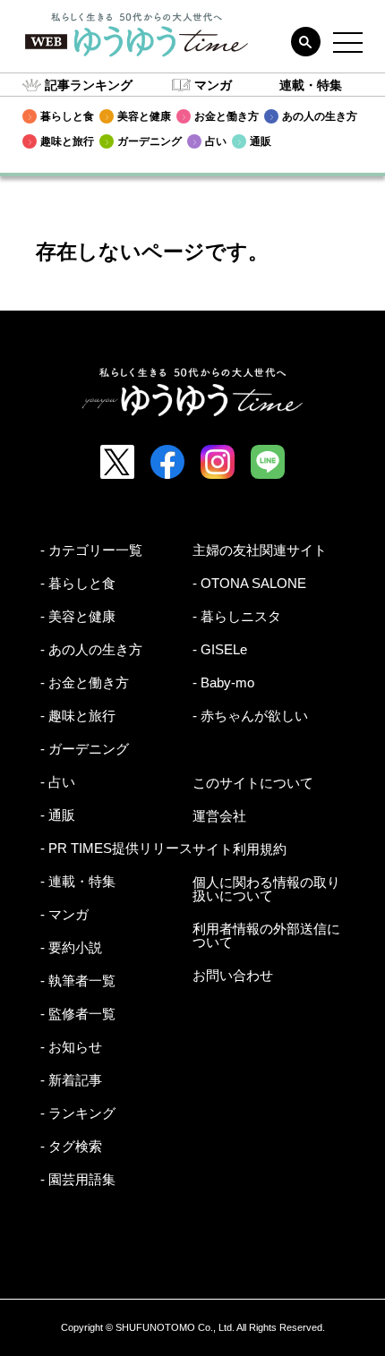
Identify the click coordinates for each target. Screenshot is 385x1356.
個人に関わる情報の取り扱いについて (266, 888)
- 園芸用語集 (78, 1179)
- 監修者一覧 (78, 1013)
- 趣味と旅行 (78, 715)
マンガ (213, 85)
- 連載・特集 (78, 881)
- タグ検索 (71, 1146)
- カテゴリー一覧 (91, 550)
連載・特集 (310, 85)
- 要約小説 (71, 947)
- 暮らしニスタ (236, 616)
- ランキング (78, 1113)
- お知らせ (71, 1046)
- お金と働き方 (84, 682)
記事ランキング (89, 85)
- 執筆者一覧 (78, 980)
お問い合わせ (232, 975)
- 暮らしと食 (78, 583)
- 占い (57, 782)
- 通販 (57, 815)
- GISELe (219, 649)
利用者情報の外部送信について (266, 935)
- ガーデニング (84, 748)
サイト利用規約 (239, 849)
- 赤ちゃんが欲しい (250, 715)
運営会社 (219, 816)
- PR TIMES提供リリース (116, 848)
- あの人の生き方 (91, 649)
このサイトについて (252, 782)
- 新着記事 (71, 1080)
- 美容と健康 (78, 616)
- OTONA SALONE (249, 583)
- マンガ (64, 914)
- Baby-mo (223, 682)
